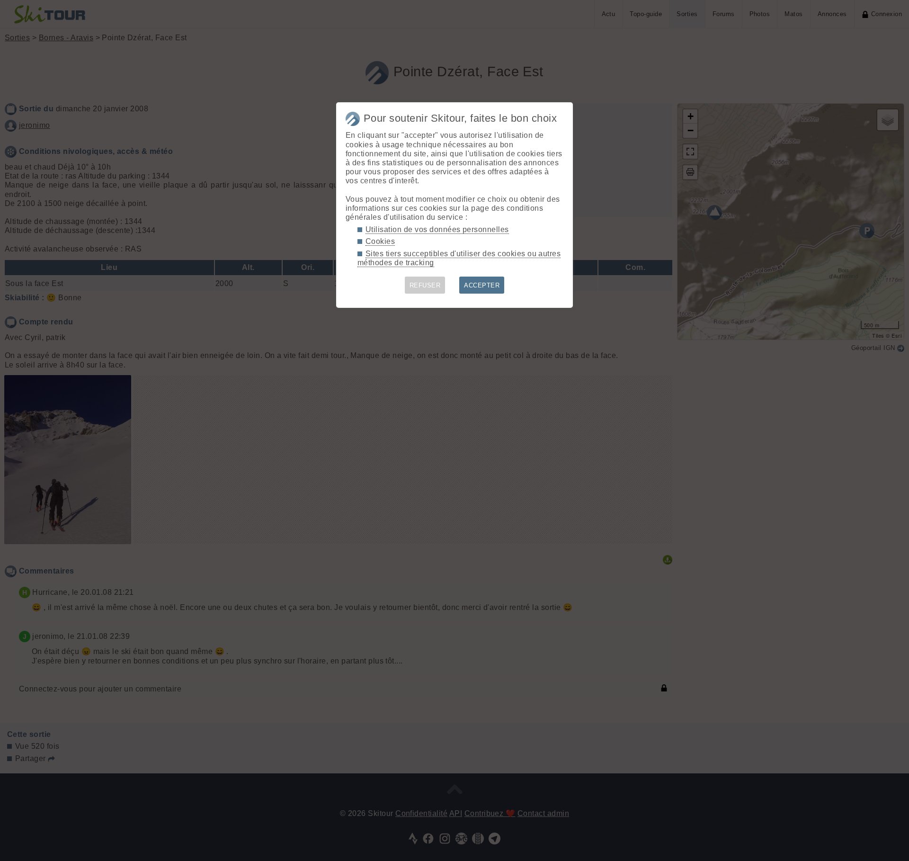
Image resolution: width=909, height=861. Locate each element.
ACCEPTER (481, 285)
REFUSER (425, 285)
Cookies (380, 241)
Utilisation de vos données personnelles (437, 229)
